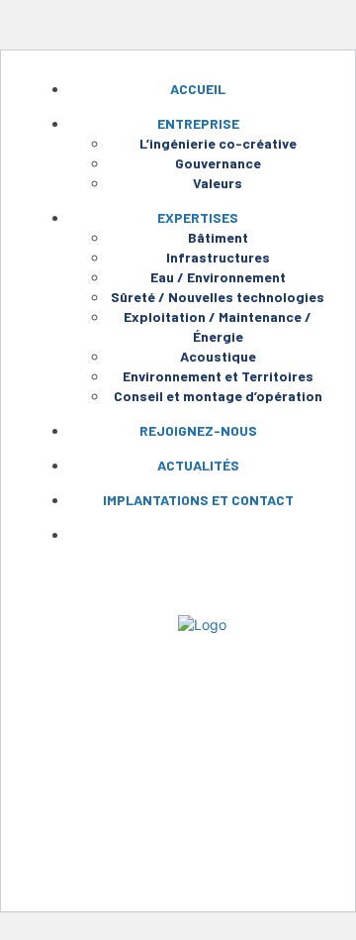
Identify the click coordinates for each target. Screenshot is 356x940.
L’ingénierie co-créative (218, 143)
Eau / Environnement (218, 276)
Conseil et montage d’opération (218, 395)
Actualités (198, 465)
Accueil (197, 88)
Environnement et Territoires (218, 375)
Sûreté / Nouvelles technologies (217, 296)
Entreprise (198, 123)
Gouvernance (218, 163)
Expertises (197, 217)
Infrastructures (218, 257)
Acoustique (218, 356)
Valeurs (217, 182)
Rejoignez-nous (198, 430)
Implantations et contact (198, 499)
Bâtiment (218, 237)
